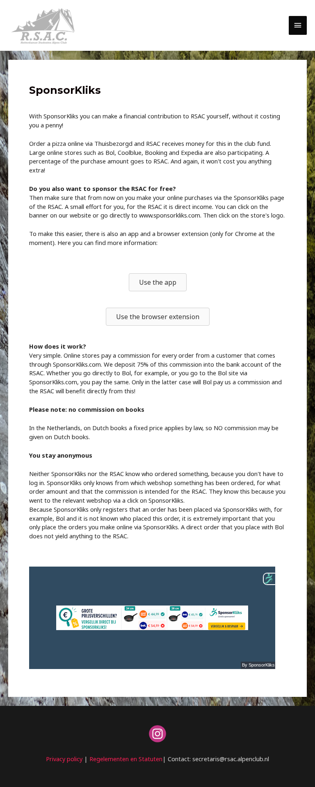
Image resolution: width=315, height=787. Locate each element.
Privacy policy (64, 759)
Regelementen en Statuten (125, 759)
